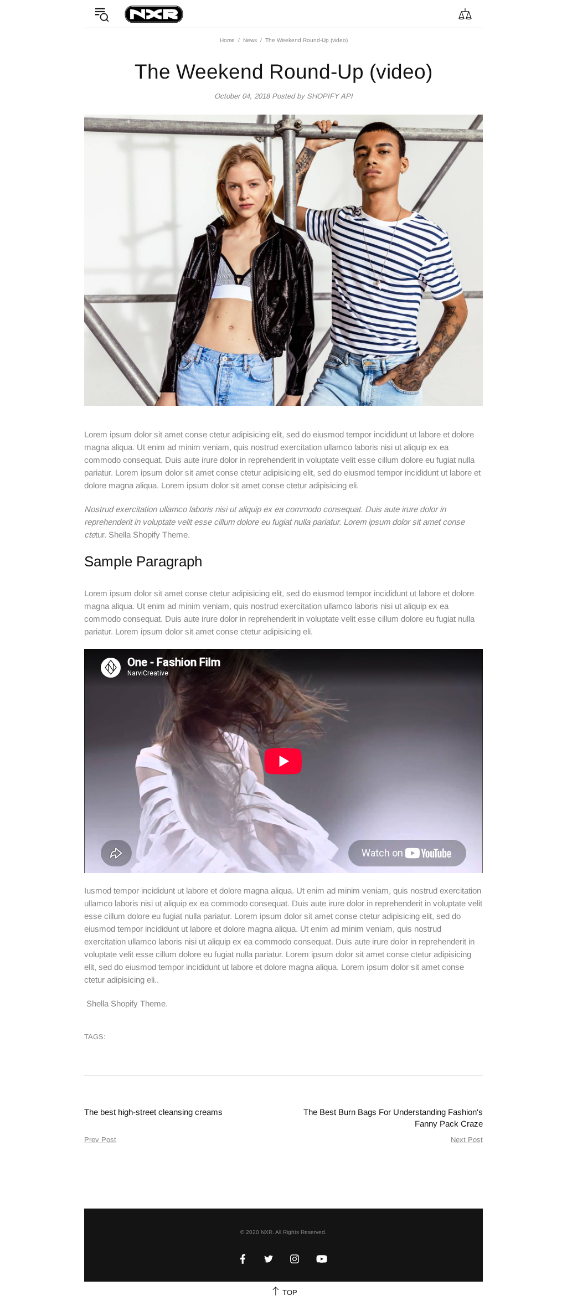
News (250, 40)
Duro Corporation (154, 13)
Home (227, 40)
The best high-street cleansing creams (153, 1112)
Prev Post (100, 1139)
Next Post (467, 1139)
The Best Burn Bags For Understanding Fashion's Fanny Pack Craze (393, 1117)
